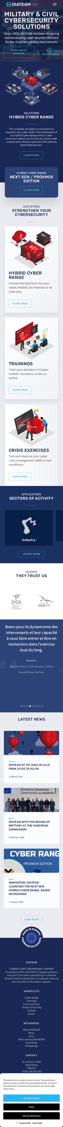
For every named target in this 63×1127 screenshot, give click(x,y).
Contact (31, 1010)
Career (31, 1014)
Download (31, 1042)
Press (31, 1036)
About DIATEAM (31, 1030)
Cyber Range (31, 997)
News (11, 819)
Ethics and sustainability (31, 1039)
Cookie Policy (25, 1123)
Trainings (31, 1001)
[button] (19, 52)
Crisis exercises (31, 1004)
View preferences (31, 1115)
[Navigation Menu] (55, 4)
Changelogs (31, 1046)
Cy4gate (42, 972)
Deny (31, 1107)
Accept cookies (31, 1098)
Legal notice (37, 1123)
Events (12, 762)
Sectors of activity (31, 1007)
